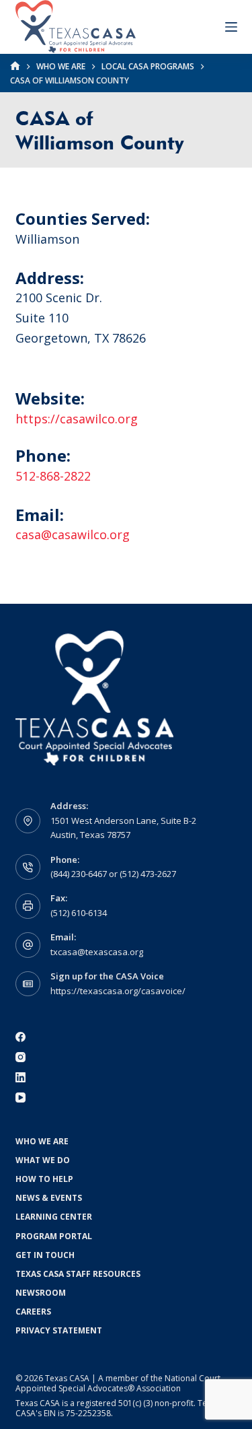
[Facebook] (20, 1037)
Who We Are (42, 1141)
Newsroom (40, 1293)
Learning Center (53, 1217)
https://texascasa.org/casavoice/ (117, 991)
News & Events (48, 1198)
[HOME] (15, 66)
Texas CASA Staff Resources (77, 1274)
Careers (33, 1311)
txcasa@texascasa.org (96, 952)
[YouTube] (20, 1097)
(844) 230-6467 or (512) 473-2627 (113, 874)
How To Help (44, 1179)
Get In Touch (45, 1255)
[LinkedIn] (20, 1077)
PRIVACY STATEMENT (58, 1330)
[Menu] (231, 27)
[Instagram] (20, 1057)
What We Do (42, 1160)
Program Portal (53, 1236)
